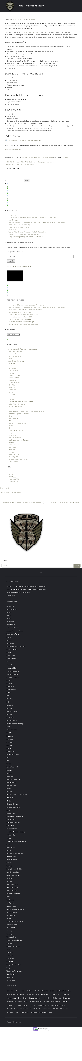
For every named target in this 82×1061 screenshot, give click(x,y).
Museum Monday (12, 804)
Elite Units (11, 385)
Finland (25, 998)
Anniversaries (10, 625)
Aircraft (8, 612)
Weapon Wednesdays (13, 965)
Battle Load (12, 363)
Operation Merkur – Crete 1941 (16, 832)
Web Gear (9, 977)
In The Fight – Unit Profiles (16, 404)
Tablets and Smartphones (14, 921)
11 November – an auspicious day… (19, 225)
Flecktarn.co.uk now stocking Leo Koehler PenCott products (22, 502)
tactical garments (12, 924)
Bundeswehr (20, 994)
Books (8, 637)
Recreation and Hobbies (14, 869)
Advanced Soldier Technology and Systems (22, 349)
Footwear (9, 714)
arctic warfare (61, 991)
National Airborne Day (13, 807)
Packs (8, 844)
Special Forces (11, 906)
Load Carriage (13, 418)
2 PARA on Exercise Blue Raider (18, 227)
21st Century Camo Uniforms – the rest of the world (25, 310)
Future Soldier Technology (15, 723)
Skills (8, 897)
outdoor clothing (35, 1001)
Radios (8, 863)
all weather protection (48, 991)
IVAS (7, 757)
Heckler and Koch (35, 998)
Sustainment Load (47, 158)
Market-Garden (11, 785)
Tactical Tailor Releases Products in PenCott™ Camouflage (27, 232)
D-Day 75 (9, 683)
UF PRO (55, 1009)
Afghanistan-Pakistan (15, 351)
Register (11, 472)
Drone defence (11, 689)
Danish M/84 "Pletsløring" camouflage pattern (23, 314)
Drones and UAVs (14, 382)
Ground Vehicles (11, 730)
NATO (8, 810)
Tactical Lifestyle (35, 1009)
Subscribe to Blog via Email (20, 242)
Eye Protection (13, 387)
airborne (10, 991)
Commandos (11, 998)
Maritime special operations (17, 423)
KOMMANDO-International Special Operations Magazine (26, 411)
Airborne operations (14, 356)
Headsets (9, 742)
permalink (66, 158)
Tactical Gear (24, 1009)
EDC (7, 696)
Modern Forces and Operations (16, 795)
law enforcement (64, 998)
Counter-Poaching (12, 674)
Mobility (11, 428)
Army (69, 991)
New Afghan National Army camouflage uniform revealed (26, 305)
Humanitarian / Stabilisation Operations (21, 402)
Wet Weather (10, 980)
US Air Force (64, 1009)
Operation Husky (11, 829)
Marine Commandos (13, 779)
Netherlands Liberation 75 (14, 816)
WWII (50, 1012)
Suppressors (10, 915)
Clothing (11, 373)
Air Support (12, 354)
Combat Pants (54, 994)
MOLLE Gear (10, 798)
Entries (12, 477)
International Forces (12, 754)
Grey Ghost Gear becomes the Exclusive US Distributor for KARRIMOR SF (32, 217)
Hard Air (9, 733)
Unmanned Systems (13, 946)
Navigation (11, 433)
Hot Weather (10, 751)
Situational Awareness (13, 894)
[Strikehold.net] (10, 6)
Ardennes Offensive (12, 628)
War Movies (10, 958)
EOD (7, 702)
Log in (10, 474)
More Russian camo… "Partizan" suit (19, 312)
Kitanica (54, 998)
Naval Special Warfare (15, 430)
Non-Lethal (10, 826)
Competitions (12, 380)
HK (44, 998)
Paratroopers (55, 1001)
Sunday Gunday (11, 912)
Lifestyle (9, 773)
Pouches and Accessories (14, 853)
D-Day (8, 680)
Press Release (11, 856)
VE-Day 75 (9, 952)
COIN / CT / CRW (14, 375)
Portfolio (9, 850)
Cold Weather (11, 659)
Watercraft (9, 962)
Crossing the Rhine (12, 677)
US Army (10, 1012)
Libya (10, 416)
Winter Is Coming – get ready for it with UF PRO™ (24, 234)
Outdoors (46, 1001)
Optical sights (10, 835)
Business (9, 640)
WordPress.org (13, 481)
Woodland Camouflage (38, 1012)
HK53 (48, 998)
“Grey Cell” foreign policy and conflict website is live (25, 237)
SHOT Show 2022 (12, 890)
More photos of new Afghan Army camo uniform (24, 324)
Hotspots (11, 399)
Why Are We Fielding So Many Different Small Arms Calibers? (26, 589)
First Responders (12, 711)
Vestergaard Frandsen (31, 32)
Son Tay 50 (10, 903)
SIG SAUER (18, 1005)
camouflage (30, 994)
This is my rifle (13, 457)
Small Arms (12, 449)
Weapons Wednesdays (14, 971)
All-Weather (10, 621)
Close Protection (13, 370)
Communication (13, 378)
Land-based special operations (18, 414)
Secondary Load (13, 445)
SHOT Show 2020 (12, 884)
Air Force (30, 991)
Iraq (9, 409)
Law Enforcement (12, 767)
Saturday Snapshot (12, 872)
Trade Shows (10, 928)
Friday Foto (12, 215)
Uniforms (9, 943)
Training (9, 931)
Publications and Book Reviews (18, 440)
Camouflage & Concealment (15, 646)
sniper (26, 1005)
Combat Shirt (65, 994)
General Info (12, 390)
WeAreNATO (25, 1012)
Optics (8, 838)
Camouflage (12, 368)
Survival (8, 918)
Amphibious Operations (16, 361)
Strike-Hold (31, 19)
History (10, 397)
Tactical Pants (47, 1009)
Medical (37, 158)
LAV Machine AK (13, 220)
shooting (10, 1005)
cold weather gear (42, 994)
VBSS (8, 949)
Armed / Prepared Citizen (14, 631)
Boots (10, 366)
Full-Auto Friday (11, 720)
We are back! (10, 595)
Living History (10, 776)
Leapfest (9, 770)
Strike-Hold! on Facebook (19, 267)
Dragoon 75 (10, 686)
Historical (9, 745)
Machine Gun (11, 1001)
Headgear (11, 394)
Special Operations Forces (15, 909)
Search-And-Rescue (13, 875)
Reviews (11, 442)
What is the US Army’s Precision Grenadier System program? (26, 586)
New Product (10, 819)
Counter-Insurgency (12, 671)
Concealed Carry (12, 668)
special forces (41, 1005)
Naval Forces (10, 813)
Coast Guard (10, 655)
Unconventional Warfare (14, 940)
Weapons (9, 968)
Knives (8, 764)
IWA (7, 761)
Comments (13, 479)
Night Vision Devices (13, 822)
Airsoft (10, 358)
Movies (8, 801)
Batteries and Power (12, 634)
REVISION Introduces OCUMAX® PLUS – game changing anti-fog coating (29, 162)
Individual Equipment (28, 158)
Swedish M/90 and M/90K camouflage (21, 322)
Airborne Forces (11, 609)
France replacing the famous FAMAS (20, 319)
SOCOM (32, 1005)
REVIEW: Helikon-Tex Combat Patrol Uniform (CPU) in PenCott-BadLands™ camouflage (36, 222)
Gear (8, 727)
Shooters (65, 1001)
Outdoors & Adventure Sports (16, 841)
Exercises (9, 705)
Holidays (9, 748)
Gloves (10, 392)
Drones (8, 693)
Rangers (9, 866)
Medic (8, 788)
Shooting (9, 881)
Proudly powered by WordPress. (10, 492)
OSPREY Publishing (14, 437)
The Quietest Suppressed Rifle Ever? (18, 592)
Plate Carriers (10, 847)
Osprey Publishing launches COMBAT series (20, 164)
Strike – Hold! (4, 488)
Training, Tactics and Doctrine (18, 459)
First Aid (9, 708)
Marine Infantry (11, 782)
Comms (9, 662)
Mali (9, 421)
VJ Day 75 (9, 955)
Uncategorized (13, 461)
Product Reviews (11, 860)
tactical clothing (12, 1009)
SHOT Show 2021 (12, 887)
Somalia (11, 452)
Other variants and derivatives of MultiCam (22, 317)
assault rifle (10, 994)
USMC (17, 1012)
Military (20, 1001)
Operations (12, 435)
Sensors (9, 878)
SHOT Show (12, 447)
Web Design (10, 974)
